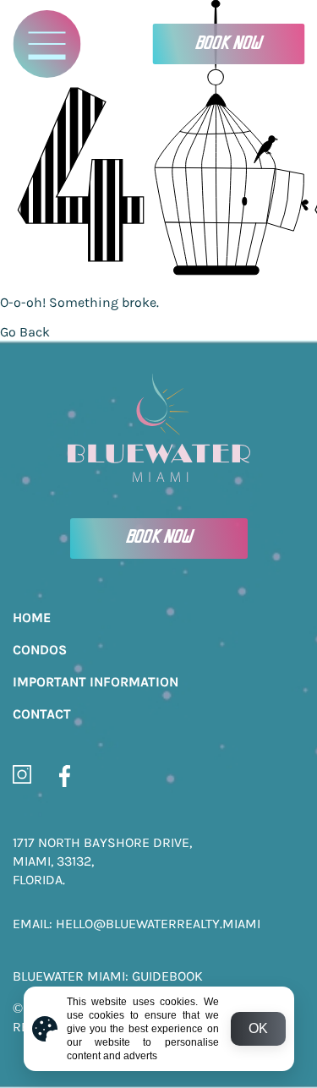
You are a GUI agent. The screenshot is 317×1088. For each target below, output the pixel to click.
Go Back (25, 332)
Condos (40, 650)
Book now (228, 44)
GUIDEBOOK (167, 976)
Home (32, 618)
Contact (42, 714)
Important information (95, 682)
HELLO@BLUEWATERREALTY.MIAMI (158, 924)
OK (258, 1028)
